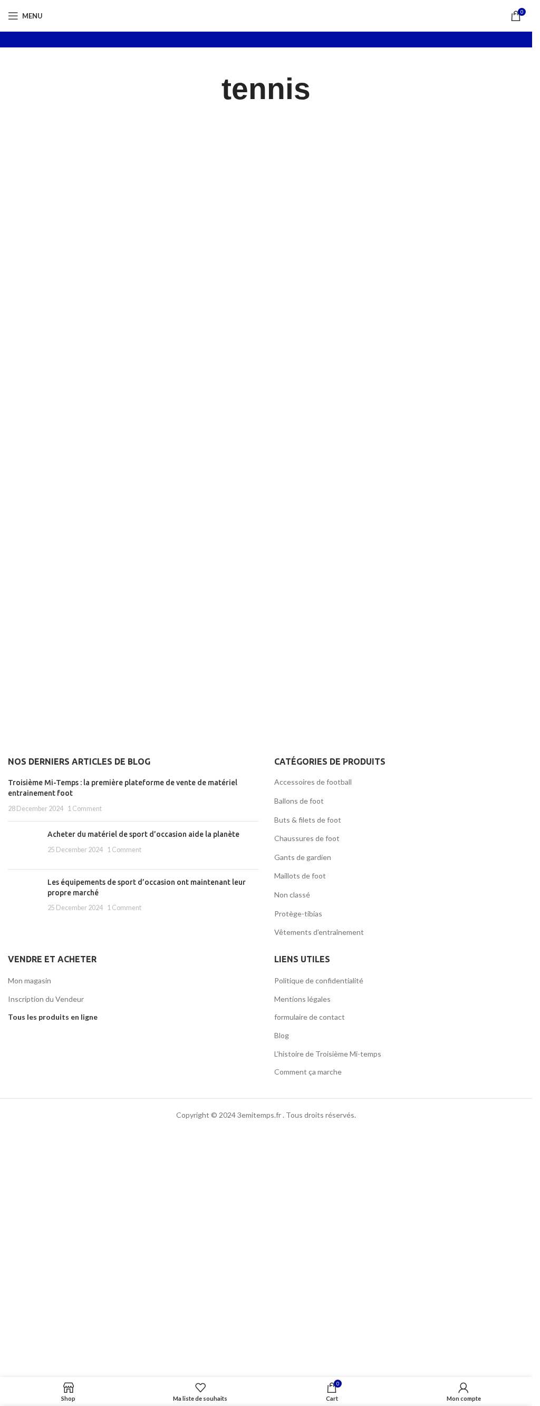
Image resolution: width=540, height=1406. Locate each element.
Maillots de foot (300, 875)
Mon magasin (29, 980)
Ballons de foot (299, 800)
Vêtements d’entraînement (319, 931)
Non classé (292, 894)
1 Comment (85, 809)
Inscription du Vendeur (46, 998)
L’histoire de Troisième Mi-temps (327, 1053)
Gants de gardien (302, 857)
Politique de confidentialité (318, 980)
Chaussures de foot (307, 838)
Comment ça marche (308, 1071)
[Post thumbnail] (24, 845)
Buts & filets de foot (307, 819)
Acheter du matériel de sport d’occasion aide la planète (143, 834)
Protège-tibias (298, 913)
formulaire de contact (309, 1016)
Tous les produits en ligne (53, 1016)
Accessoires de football (313, 781)
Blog (281, 1035)
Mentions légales (302, 998)
